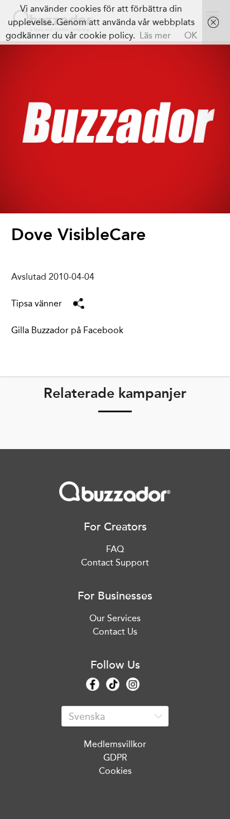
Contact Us (115, 631)
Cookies (115, 771)
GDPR (115, 757)
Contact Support (115, 562)
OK (190, 35)
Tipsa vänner (36, 303)
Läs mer (155, 35)
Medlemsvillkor (115, 744)
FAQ (115, 549)
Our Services (115, 618)
